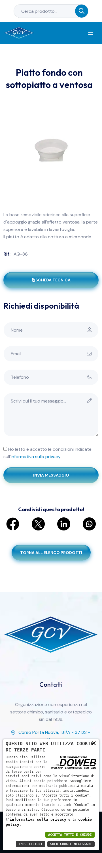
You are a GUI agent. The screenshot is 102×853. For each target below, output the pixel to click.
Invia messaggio (51, 475)
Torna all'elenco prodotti (51, 552)
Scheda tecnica (53, 280)
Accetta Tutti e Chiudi (70, 835)
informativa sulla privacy (36, 457)
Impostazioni (30, 844)
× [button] (93, 743)
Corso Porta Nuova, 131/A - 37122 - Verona (54, 736)
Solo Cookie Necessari (71, 844)
